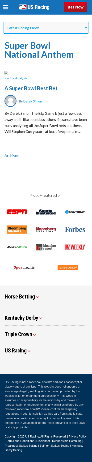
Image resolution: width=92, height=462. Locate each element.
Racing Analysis (15, 78)
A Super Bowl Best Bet (31, 88)
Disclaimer (43, 441)
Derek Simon (32, 101)
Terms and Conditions (20, 441)
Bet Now (76, 7)
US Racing (32, 436)
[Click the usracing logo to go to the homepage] (34, 7)
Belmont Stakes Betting (54, 445)
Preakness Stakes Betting (21, 445)
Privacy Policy (78, 436)
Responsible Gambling (67, 441)
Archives (11, 155)
